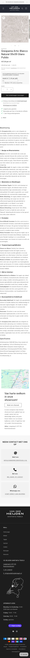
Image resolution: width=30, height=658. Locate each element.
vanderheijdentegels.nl (14, 644)
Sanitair (5, 543)
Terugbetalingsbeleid (13, 646)
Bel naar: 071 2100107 (15, 477)
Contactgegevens (16, 651)
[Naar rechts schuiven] (18, 46)
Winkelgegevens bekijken (10, 105)
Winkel (5, 535)
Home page (6, 532)
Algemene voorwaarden (11, 649)
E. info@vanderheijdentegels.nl (12, 573)
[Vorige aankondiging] (3, 2)
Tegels (5, 539)
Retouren (5, 554)
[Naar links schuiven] (11, 46)
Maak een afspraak (13, 405)
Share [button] (4, 117)
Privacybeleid (23, 646)
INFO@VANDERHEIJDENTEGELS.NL (15, 460)
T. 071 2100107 (7, 570)
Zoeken (5, 547)
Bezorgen (6, 550)
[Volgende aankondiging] (27, 2)
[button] (3, 8)
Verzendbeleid (22, 649)
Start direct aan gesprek (15, 494)
